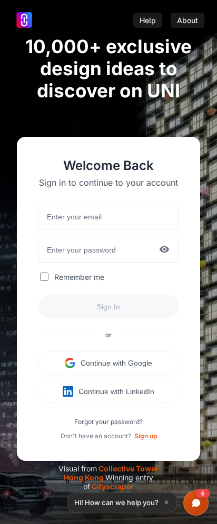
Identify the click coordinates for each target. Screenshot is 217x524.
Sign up (145, 436)
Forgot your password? (108, 422)
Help (148, 20)
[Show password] (164, 250)
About (187, 20)
